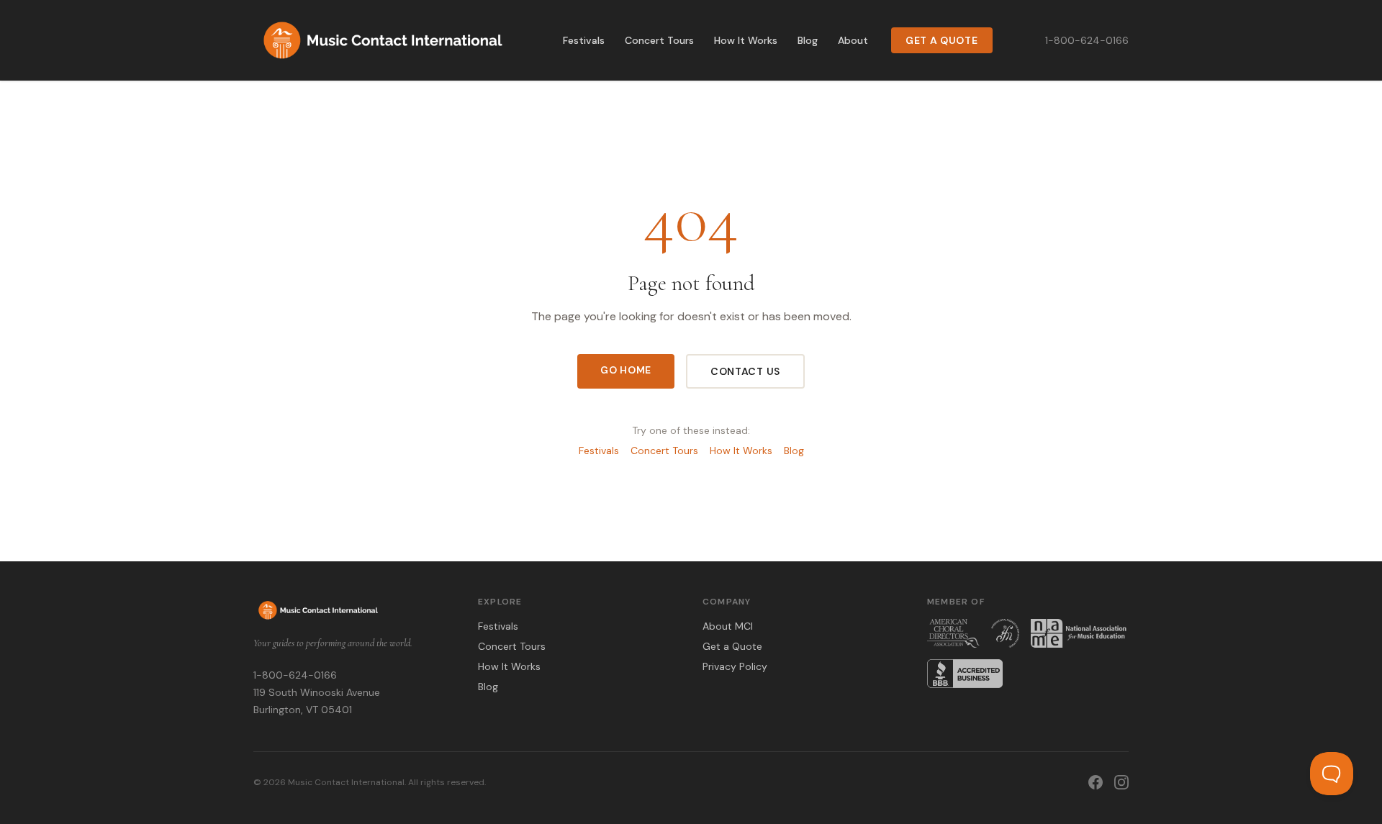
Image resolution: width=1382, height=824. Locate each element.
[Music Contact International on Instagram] (1121, 782)
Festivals (584, 40)
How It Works (745, 40)
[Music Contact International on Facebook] (1095, 782)
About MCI (728, 626)
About (853, 40)
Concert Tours (659, 40)
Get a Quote (941, 40)
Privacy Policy (735, 666)
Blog (808, 40)
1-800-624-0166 (1087, 40)
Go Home (625, 369)
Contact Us (745, 371)
